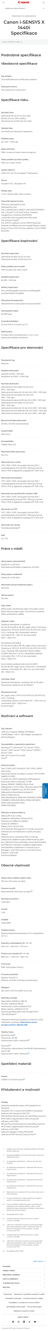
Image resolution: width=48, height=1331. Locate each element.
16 (24, 1079)
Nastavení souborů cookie (24, 1311)
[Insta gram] (18, 1322)
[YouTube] (35, 1322)
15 (28, 1053)
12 (14, 1035)
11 (16, 1014)
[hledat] (3, 2)
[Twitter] (29, 1322)
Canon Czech (23, 1317)
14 (10, 1045)
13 (28, 1040)
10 (31, 891)
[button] (45, 791)
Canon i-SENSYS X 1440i (11, 42)
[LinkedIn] (24, 1322)
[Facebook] (13, 1322)
